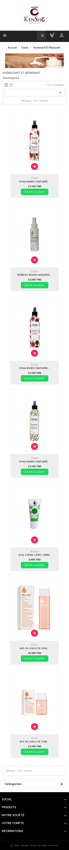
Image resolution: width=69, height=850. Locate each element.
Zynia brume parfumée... (34, 181)
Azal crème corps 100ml (34, 554)
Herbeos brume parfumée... (34, 274)
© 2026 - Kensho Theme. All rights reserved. (34, 845)
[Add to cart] (34, 166)
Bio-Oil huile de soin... (34, 648)
